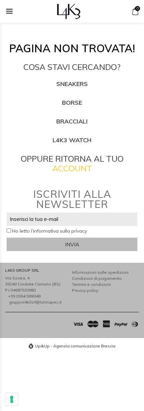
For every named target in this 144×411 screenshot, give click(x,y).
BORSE (72, 102)
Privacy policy (85, 290)
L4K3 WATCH (72, 140)
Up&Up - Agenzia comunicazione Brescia (75, 345)
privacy (79, 231)
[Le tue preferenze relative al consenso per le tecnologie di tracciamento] (11, 399)
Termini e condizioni (91, 284)
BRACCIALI (72, 121)
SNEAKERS (72, 84)
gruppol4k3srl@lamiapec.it (35, 302)
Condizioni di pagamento (97, 278)
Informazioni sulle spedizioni (100, 272)
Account (72, 168)
